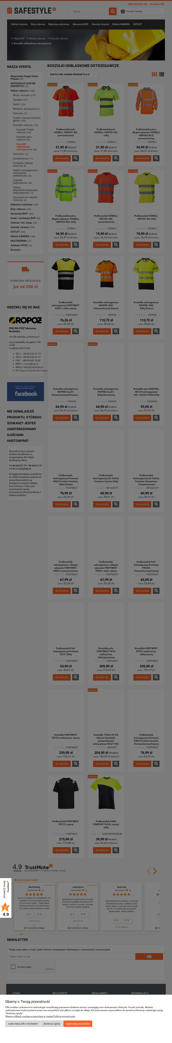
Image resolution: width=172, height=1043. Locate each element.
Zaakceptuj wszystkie (78, 1023)
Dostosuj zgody (52, 1023)
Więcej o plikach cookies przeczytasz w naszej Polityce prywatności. (40, 1016)
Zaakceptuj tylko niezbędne (23, 1023)
